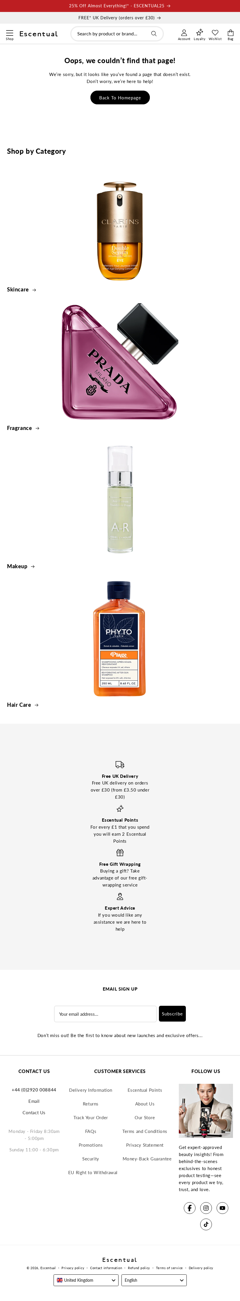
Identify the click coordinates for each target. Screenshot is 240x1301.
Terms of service (169, 1268)
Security (90, 1158)
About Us (145, 1103)
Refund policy (139, 1268)
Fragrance (20, 428)
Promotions (91, 1145)
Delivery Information (90, 1090)
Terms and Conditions (144, 1131)
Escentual (48, 1268)
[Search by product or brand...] (154, 33)
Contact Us (34, 1112)
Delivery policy (201, 1268)
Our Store (145, 1117)
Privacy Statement (145, 1145)
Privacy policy (72, 1268)
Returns (91, 1103)
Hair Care (19, 705)
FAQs (90, 1131)
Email (34, 1101)
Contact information (106, 1268)
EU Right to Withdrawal (93, 1172)
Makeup (18, 566)
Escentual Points (145, 1090)
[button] (9, 32)
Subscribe (172, 1013)
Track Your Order (90, 1117)
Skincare (18, 289)
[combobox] (117, 33)
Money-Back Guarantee (147, 1158)
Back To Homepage (120, 97)
